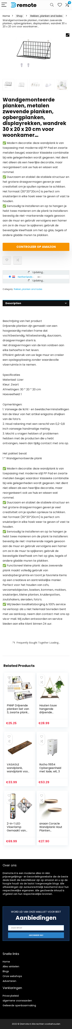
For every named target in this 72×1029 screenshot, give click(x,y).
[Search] (52, 5)
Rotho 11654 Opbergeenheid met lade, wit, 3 (50, 767)
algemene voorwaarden (17, 1000)
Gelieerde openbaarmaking (19, 1005)
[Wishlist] (60, 5)
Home (6, 16)
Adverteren (9, 981)
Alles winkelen (11, 966)
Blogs (6, 971)
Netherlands (25, 276)
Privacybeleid (11, 995)
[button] (67, 35)
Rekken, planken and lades (46, 16)
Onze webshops (12, 976)
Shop (19, 16)
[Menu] (4, 5)
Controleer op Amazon (36, 247)
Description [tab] (13, 303)
